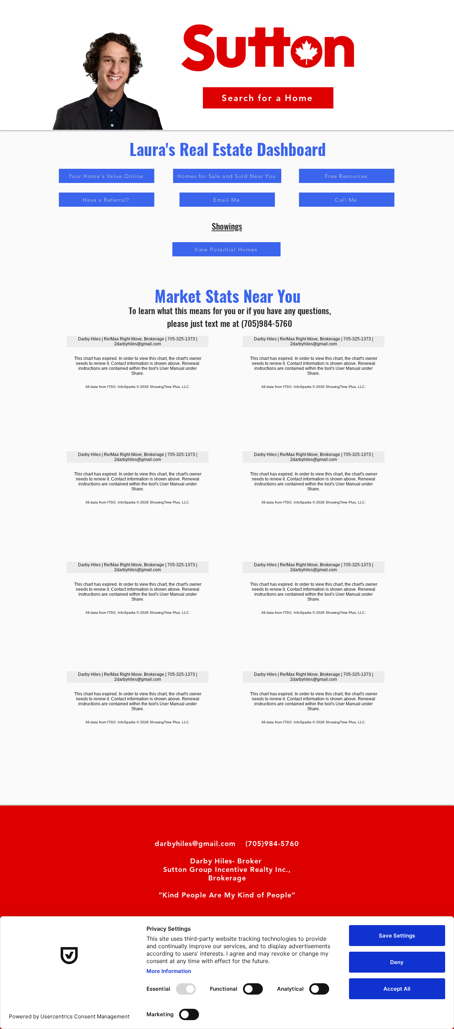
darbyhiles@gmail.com (195, 843)
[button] (106, 200)
